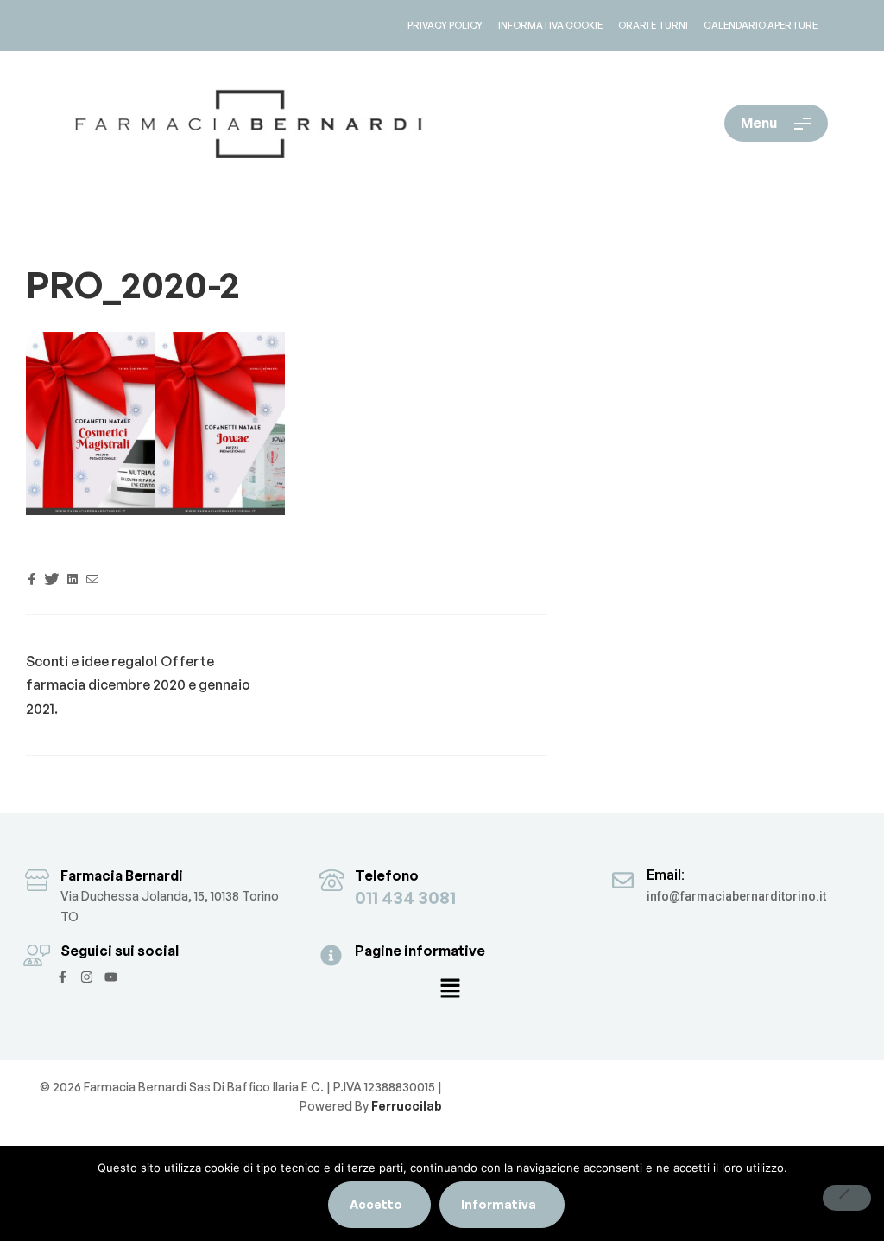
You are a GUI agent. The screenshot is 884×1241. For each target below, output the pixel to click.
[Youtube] (110, 977)
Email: (666, 875)
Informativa (498, 1204)
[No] (847, 1198)
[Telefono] (331, 880)
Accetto (376, 1204)
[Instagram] (86, 977)
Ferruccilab (405, 1105)
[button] (450, 989)
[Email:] (623, 880)
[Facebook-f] (62, 977)
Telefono (387, 875)
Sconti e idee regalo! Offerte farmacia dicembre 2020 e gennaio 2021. (138, 684)
